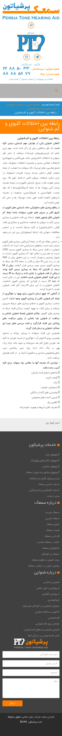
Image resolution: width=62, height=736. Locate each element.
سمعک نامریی (52, 518)
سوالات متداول (27, 79)
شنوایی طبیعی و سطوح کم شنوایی (42, 629)
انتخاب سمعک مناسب (48, 542)
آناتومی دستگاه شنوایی (47, 611)
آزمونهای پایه (53, 454)
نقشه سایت (14, 79)
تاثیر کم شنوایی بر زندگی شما (44, 635)
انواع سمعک (53, 524)
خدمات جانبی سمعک (49, 484)
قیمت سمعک (53, 530)
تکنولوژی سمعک (51, 548)
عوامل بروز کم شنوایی (48, 623)
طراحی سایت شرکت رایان (41, 717)
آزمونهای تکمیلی (51, 466)
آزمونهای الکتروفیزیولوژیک (45, 460)
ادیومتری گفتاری (51, 594)
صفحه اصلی (33, 104)
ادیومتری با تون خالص (48, 588)
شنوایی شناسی (51, 582)
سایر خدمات (53, 496)
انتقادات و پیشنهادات (44, 79)
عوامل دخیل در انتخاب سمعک (44, 565)
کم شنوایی (54, 617)
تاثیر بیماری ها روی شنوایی (42, 108)
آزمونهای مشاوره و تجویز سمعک (43, 472)
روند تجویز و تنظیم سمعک (46, 559)
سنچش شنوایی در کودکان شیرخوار (41, 605)
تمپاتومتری (54, 600)
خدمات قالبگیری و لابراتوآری (44, 490)
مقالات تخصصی (14, 104)
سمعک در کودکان (50, 554)
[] (31, 25)
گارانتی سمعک (52, 536)
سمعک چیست (52, 512)
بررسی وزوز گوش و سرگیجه (44, 478)
